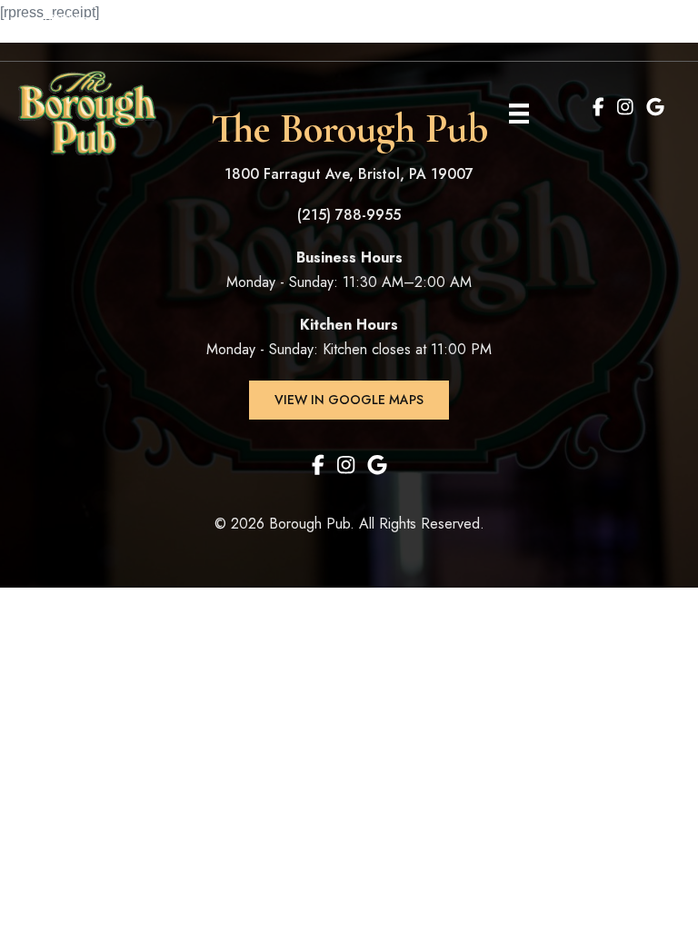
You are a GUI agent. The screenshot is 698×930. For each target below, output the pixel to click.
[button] (349, 400)
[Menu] (519, 112)
